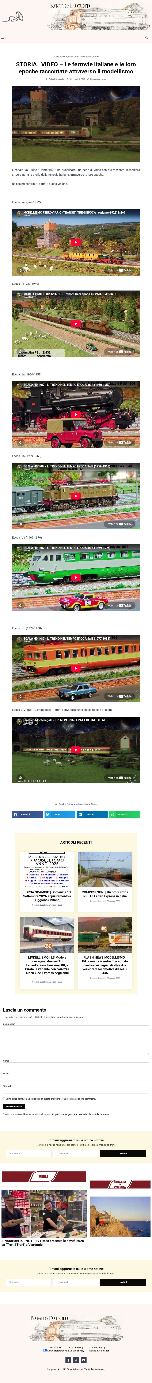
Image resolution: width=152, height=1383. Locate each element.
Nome (7, 1060)
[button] (2, 37)
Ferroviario (72, 804)
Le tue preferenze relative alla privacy (65, 1350)
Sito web (7, 1086)
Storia (96, 56)
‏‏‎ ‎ (1, 1251)
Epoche (62, 804)
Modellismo (61, 56)
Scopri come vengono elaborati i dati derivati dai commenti (81, 1114)
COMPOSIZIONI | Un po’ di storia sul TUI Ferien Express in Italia (105, 894)
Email (6, 1073)
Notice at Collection (99, 1350)
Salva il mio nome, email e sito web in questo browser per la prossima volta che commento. (50, 1099)
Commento (9, 1024)
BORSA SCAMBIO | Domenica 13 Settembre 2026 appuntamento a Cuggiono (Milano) (47, 896)
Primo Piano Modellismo (80, 56)
